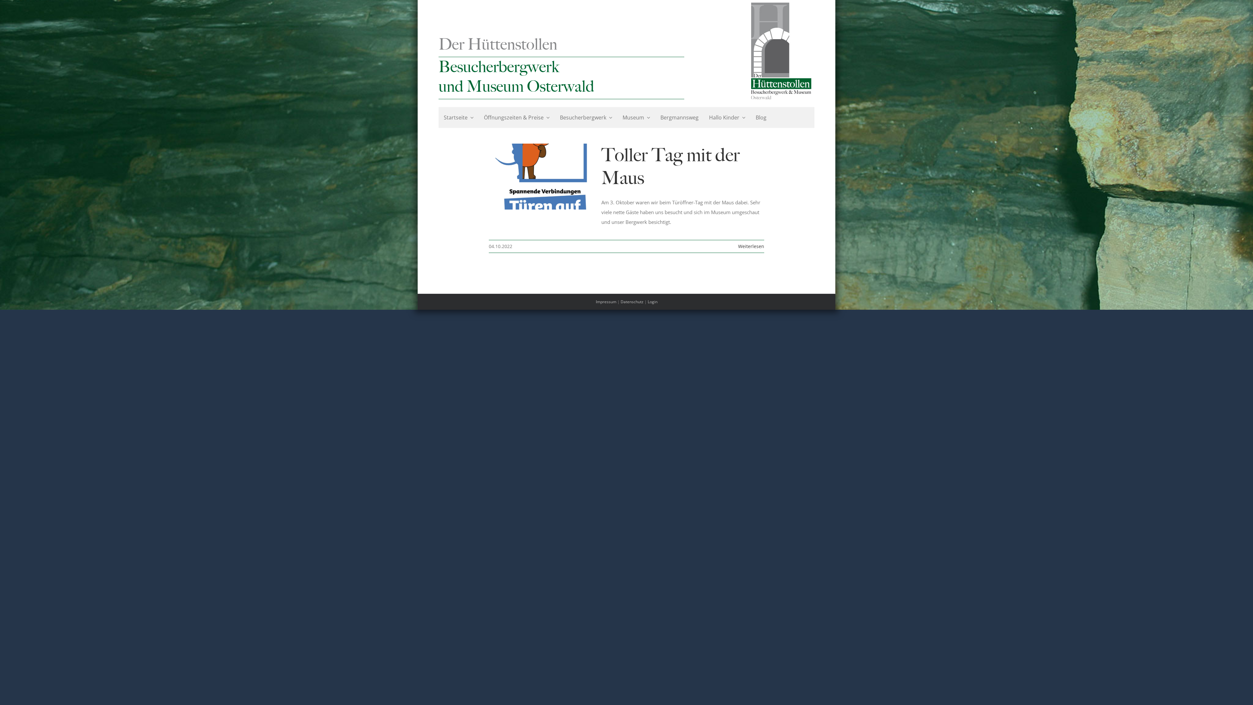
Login (652, 302)
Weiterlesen (751, 246)
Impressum (606, 302)
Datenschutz (632, 302)
